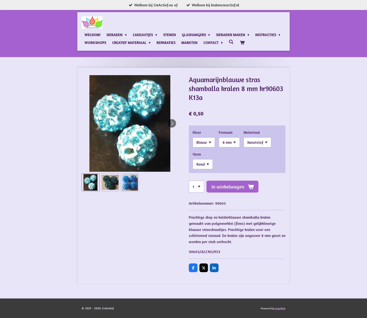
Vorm (197, 154)
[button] (91, 182)
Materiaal (252, 132)
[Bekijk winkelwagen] (242, 42)
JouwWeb (280, 308)
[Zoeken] (231, 42)
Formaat (226, 132)
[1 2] (196, 187)
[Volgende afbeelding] (172, 123)
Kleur (197, 132)
